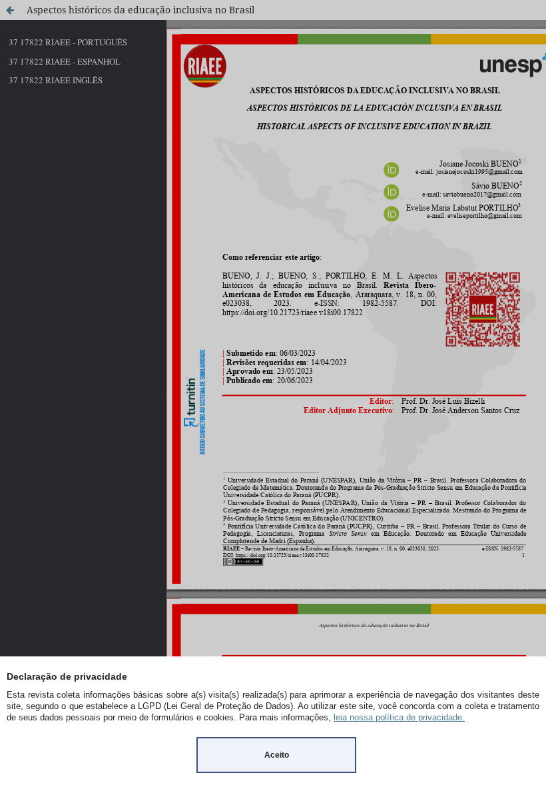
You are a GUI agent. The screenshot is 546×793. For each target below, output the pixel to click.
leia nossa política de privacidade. (399, 717)
